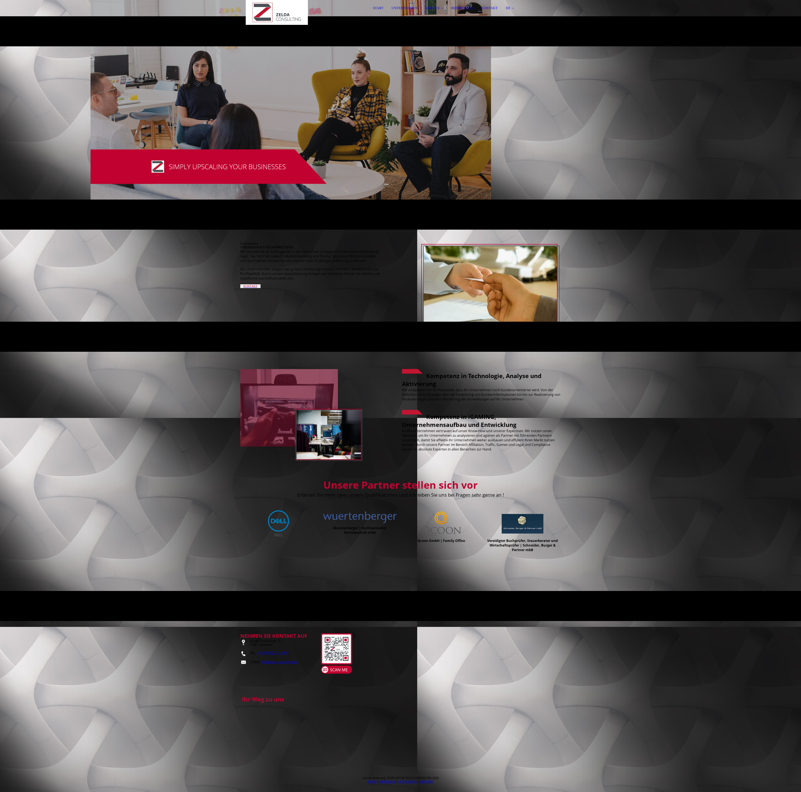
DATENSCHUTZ (408, 781)
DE (508, 8)
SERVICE (433, 8)
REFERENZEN (462, 8)
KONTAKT (489, 8)
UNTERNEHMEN (405, 8)
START (378, 8)
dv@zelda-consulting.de (279, 662)
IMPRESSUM (387, 781)
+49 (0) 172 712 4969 (272, 652)
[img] (276, 14)
